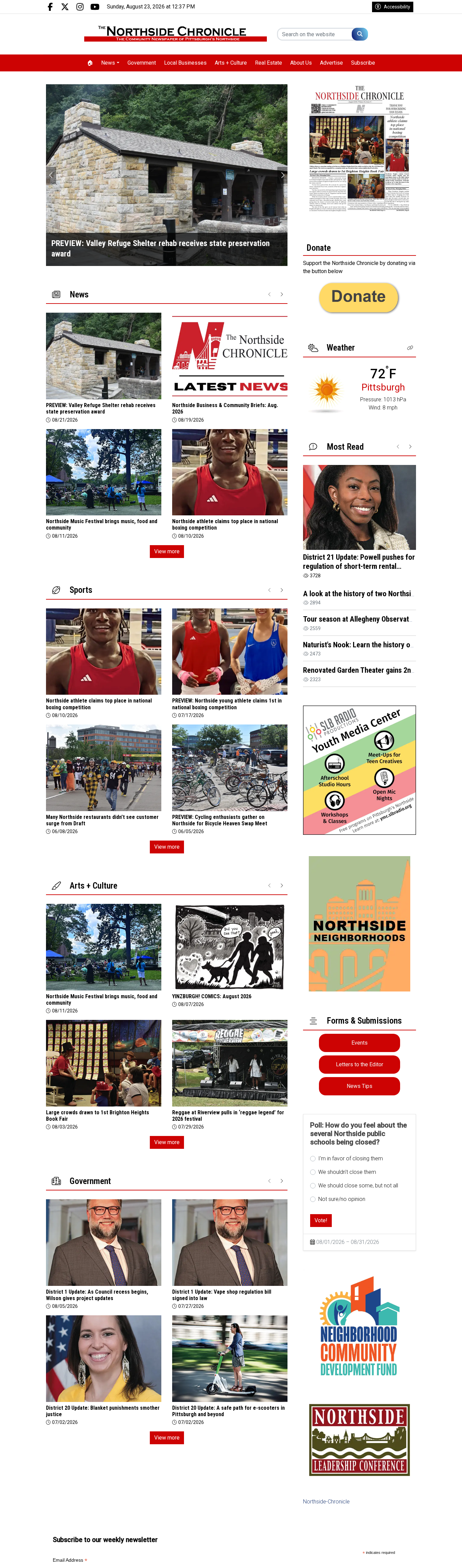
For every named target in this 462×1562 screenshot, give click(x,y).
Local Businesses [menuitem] (185, 63)
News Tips (359, 1086)
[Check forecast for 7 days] (326, 392)
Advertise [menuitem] (331, 63)
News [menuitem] (108, 63)
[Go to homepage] (175, 34)
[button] (410, 348)
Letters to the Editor (359, 1064)
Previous (51, 175)
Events (359, 1043)
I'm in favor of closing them (350, 1158)
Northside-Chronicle (326, 1501)
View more (167, 551)
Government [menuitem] (142, 63)
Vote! (321, 1220)
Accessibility (397, 6)
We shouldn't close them (347, 1172)
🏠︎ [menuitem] (90, 63)
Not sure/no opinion (341, 1199)
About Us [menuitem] (301, 63)
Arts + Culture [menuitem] (231, 63)
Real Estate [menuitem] (268, 63)
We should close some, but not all (358, 1185)
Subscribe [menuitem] (363, 63)
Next (282, 175)
